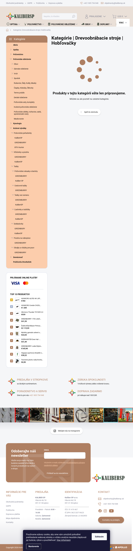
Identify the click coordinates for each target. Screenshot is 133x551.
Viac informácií (64, 540)
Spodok (17, 78)
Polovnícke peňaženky (23, 133)
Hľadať (73, 16)
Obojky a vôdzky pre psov (24, 248)
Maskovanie (19, 119)
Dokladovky (18, 224)
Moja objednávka (13, 518)
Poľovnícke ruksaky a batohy (26, 171)
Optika (16, 50)
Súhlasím (99, 536)
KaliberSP (18, 138)
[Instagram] (105, 510)
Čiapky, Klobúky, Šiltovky (23, 88)
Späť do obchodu (91, 112)
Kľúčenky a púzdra (21, 152)
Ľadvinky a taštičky (22, 209)
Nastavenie (33, 546)
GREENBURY (20, 229)
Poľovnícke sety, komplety (24, 102)
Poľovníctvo (18, 54)
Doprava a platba (55, 3)
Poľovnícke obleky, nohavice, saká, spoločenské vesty (27, 113)
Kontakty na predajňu (111, 520)
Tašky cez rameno (22, 195)
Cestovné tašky (21, 186)
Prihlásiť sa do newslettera (57, 473)
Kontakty (9, 522)
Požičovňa (40, 3)
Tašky (16, 166)
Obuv (16, 64)
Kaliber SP (19, 181)
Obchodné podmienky (15, 3)
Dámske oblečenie (21, 69)
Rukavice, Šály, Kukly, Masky (25, 83)
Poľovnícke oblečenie (22, 59)
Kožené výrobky (19, 128)
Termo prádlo (19, 93)
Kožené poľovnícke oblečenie (25, 107)
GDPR (29, 3)
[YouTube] (111, 510)
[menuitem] (13, 24)
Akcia (15, 45)
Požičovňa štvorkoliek (22, 262)
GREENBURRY (20, 142)
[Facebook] (100, 510)
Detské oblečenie (20, 97)
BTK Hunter (19, 147)
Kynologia (17, 123)
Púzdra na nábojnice (22, 238)
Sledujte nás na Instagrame (69, 431)
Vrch (16, 74)
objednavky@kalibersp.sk (113, 499)
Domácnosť (18, 257)
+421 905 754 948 (36, 395)
